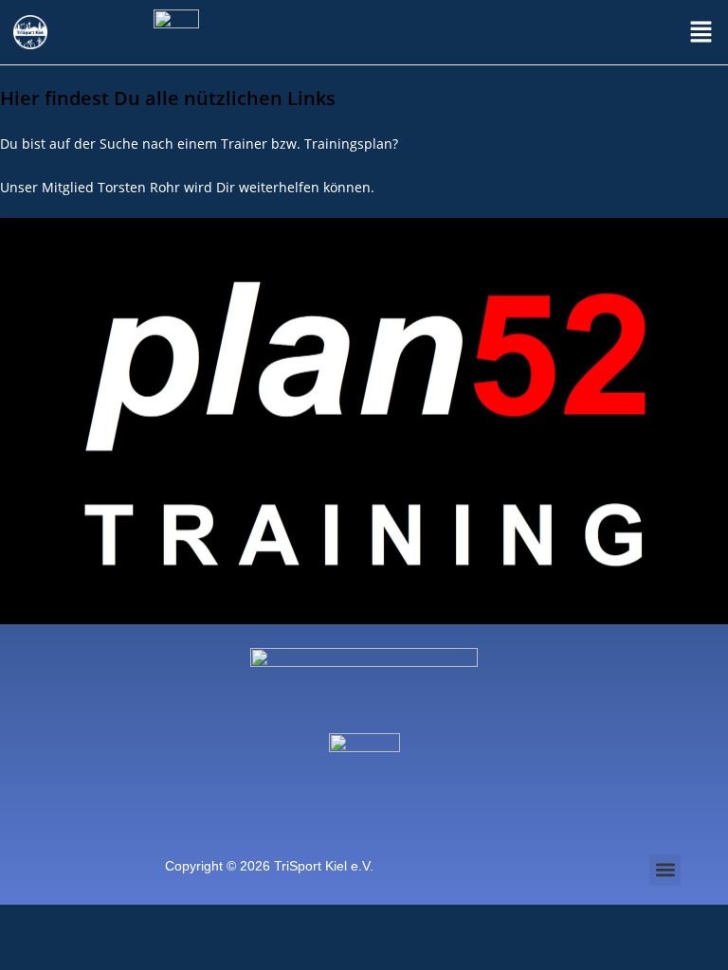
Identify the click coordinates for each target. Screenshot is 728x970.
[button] (700, 32)
